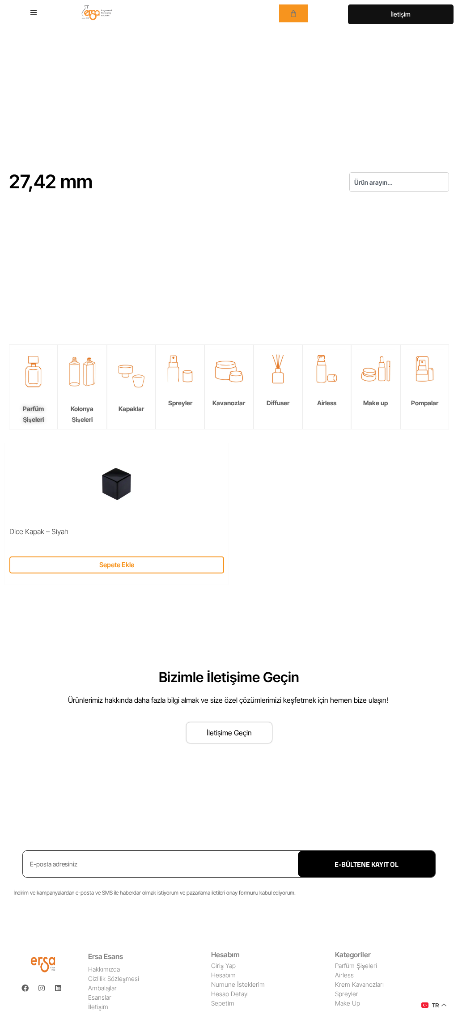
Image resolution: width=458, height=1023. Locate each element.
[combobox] (399, 182)
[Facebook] (25, 988)
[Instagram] (41, 988)
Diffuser (278, 403)
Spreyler (180, 403)
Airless (326, 403)
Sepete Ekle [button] (116, 564)
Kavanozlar (228, 403)
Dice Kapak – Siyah (38, 531)
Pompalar (424, 403)
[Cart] (293, 13)
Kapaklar (131, 408)
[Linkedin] (58, 988)
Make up (375, 403)
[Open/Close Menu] (33, 12)
